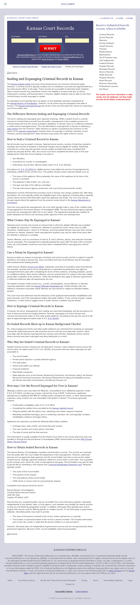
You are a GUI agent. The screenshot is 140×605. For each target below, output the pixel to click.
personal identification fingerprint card (65, 464)
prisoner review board (28, 131)
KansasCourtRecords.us (26, 55)
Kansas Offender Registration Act (48, 286)
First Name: (16, 37)
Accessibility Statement (113, 580)
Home (130, 18)
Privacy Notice (63, 59)
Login (120, 18)
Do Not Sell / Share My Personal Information (58, 580)
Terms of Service (48, 59)
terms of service (115, 571)
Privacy (84, 580)
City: (67, 37)
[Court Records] (8, 67)
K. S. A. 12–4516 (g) (27, 169)
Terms (95, 580)
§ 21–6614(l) (53, 318)
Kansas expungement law (30, 106)
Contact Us (70, 584)
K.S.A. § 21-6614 (36, 267)
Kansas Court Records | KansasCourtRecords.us (70, 18)
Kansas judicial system (21, 84)
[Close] (133, 4)
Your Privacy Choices (26, 580)
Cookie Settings (81, 591)
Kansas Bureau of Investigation (23, 103)
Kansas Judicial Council (62, 408)
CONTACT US (107, 18)
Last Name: (42, 37)
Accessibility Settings (64, 591)
